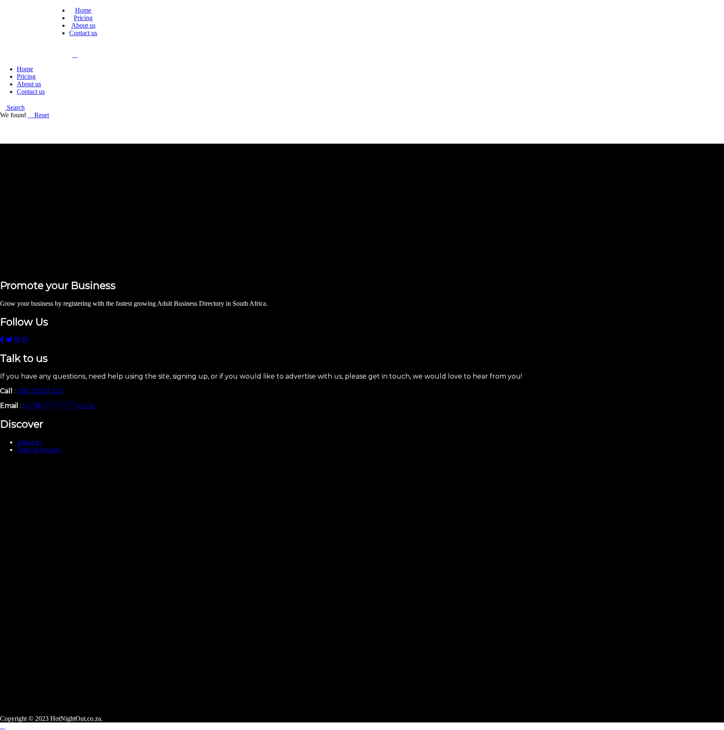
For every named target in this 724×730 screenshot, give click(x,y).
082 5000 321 (40, 391)
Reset (41, 115)
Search (15, 107)
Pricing (83, 17)
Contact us (83, 32)
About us (83, 25)
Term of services (38, 449)
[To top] (2, 726)
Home (83, 10)
